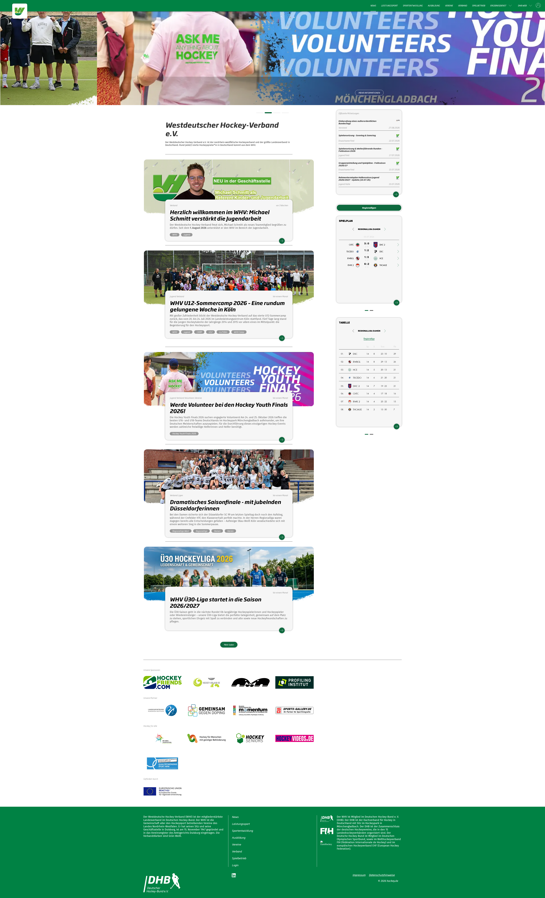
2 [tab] (266, 113)
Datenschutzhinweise (382, 875)
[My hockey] (538, 5)
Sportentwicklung (413, 5)
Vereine (449, 5)
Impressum (359, 875)
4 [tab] (283, 113)
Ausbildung (434, 5)
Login (235, 865)
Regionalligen (369, 207)
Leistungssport (389, 5)
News (373, 5)
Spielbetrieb (478, 5)
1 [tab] (257, 113)
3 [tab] (274, 113)
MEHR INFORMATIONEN (272, 92)
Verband (462, 5)
